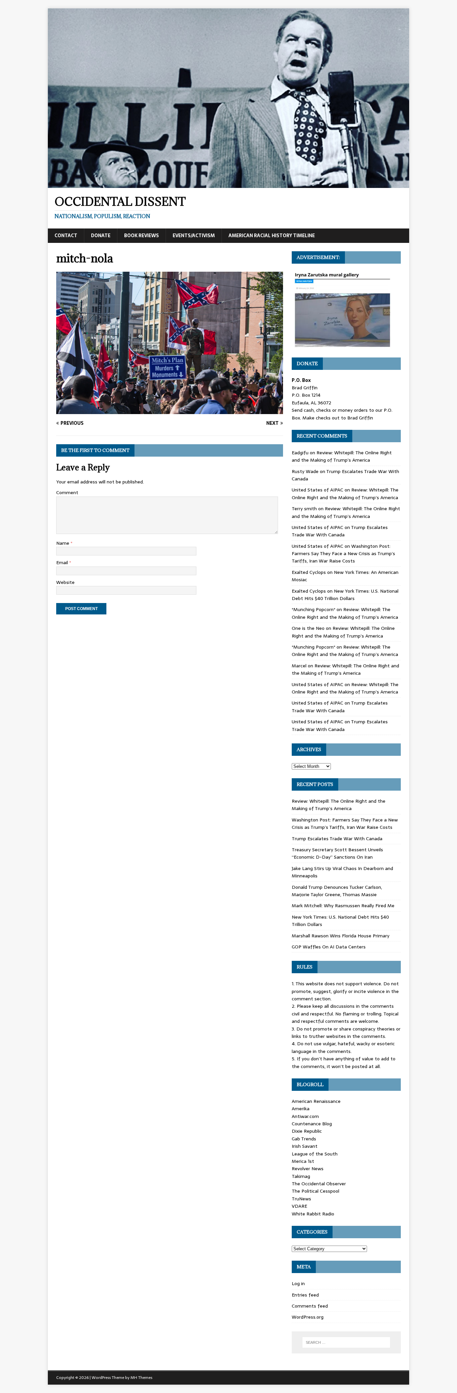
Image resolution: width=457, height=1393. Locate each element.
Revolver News (308, 1168)
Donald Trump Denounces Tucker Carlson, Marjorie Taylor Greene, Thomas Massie (337, 890)
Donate (100, 235)
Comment (67, 492)
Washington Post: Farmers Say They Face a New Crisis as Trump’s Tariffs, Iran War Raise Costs (343, 553)
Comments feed (310, 1306)
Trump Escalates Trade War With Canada (340, 531)
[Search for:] (346, 1342)
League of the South (315, 1153)
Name (63, 543)
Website (65, 582)
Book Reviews (141, 235)
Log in (298, 1283)
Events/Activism (194, 235)
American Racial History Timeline (272, 235)
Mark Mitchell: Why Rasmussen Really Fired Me (343, 905)
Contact (66, 235)
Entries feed (305, 1295)
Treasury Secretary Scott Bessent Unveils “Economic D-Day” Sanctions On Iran (337, 853)
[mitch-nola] (169, 410)
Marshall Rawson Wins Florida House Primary (340, 935)
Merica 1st (303, 1161)
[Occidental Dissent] (228, 184)
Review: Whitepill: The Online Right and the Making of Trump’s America (342, 456)
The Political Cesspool (315, 1191)
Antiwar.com (305, 1116)
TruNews (301, 1198)
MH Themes (141, 1377)
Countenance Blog (312, 1123)
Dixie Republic (307, 1131)
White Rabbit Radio (313, 1213)
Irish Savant (304, 1146)
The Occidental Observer (319, 1183)
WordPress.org (308, 1317)
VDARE (299, 1206)
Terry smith (304, 508)
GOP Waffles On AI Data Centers (329, 946)
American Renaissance (316, 1101)
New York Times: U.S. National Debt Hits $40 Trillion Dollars (345, 594)
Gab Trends (304, 1138)
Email (62, 562)
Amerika (300, 1108)
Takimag (301, 1176)
